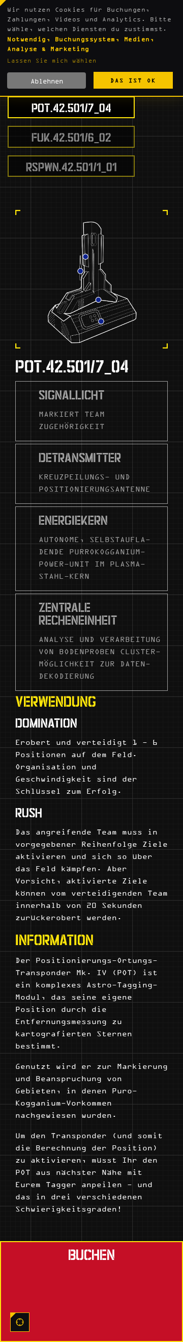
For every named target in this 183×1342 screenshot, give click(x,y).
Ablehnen (46, 81)
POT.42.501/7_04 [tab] (71, 107)
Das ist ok (133, 80)
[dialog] (91, 48)
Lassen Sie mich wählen (52, 60)
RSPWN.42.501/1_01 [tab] (71, 166)
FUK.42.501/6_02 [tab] (71, 136)
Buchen (91, 1253)
